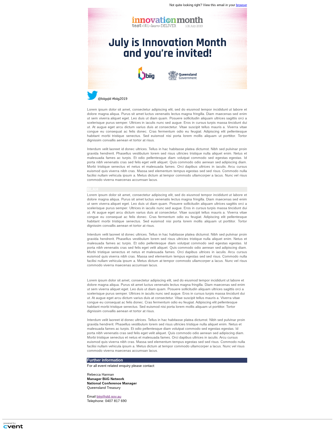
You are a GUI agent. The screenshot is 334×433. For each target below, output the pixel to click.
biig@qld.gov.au (109, 396)
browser (241, 5)
